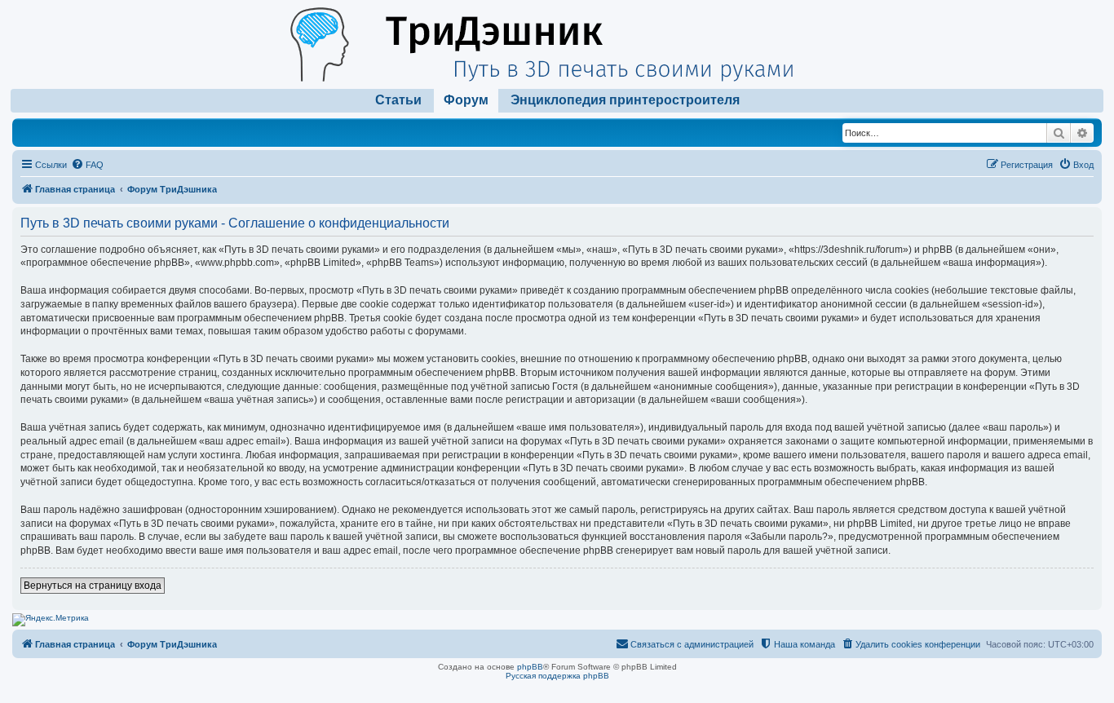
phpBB (530, 666)
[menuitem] (87, 165)
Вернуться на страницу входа (92, 585)
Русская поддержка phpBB (557, 675)
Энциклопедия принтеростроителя (625, 100)
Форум (466, 100)
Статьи (398, 100)
